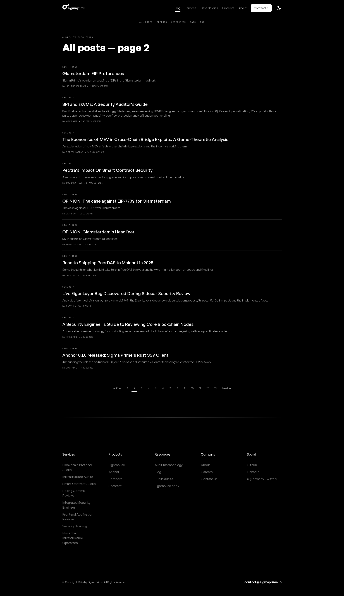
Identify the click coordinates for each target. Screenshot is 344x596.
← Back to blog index (77, 37)
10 (192, 388)
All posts (145, 22)
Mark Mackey (73, 244)
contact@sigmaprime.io (263, 582)
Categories (178, 22)
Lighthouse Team (76, 86)
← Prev (117, 388)
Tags (193, 22)
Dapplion (71, 213)
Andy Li (70, 306)
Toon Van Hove (74, 183)
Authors (162, 22)
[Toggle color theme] (279, 8)
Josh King (71, 368)
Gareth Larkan (74, 152)
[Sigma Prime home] (73, 8)
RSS (202, 22)
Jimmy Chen (72, 275)
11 (200, 388)
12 (208, 388)
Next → (226, 388)
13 (215, 388)
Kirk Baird (72, 121)
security (68, 98)
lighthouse (70, 67)
